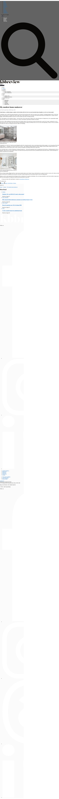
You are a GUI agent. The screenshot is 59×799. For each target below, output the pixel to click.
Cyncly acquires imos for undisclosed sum (12, 210)
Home (4, 1)
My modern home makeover (12, 187)
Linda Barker (10, 183)
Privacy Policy (5, 478)
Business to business (8, 96)
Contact (4, 9)
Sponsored (5, 6)
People (4, 7)
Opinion (4, 3)
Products (5, 5)
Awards (4, 18)
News (4, 2)
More (3, 99)
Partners (4, 10)
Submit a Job (7, 95)
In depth (4, 4)
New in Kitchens (8, 91)
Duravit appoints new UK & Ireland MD (12, 205)
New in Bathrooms (8, 92)
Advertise (5, 11)
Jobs (4, 8)
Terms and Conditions (6, 476)
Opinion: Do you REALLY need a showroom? (13, 194)
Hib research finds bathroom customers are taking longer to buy (17, 199)
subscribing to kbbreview (24, 179)
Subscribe (5, 21)
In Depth (4, 89)
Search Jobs (4, 473)
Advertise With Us (5, 470)
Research (6, 101)
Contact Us (2, 480)
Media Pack (5, 12)
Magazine (5, 17)
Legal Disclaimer (5, 477)
